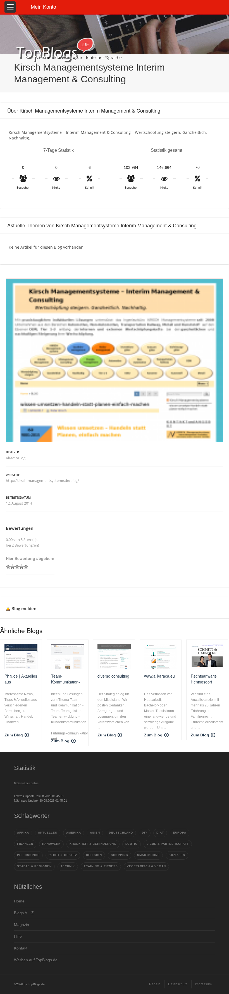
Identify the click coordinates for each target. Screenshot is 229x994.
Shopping (119, 855)
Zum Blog (13, 735)
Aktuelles (47, 832)
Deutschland (121, 832)
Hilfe (18, 936)
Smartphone (148, 855)
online (26, 783)
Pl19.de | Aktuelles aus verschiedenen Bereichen (20, 678)
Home (19, 901)
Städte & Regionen (34, 866)
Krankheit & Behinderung (93, 843)
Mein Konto (43, 7)
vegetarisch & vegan (146, 866)
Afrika (23, 832)
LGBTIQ (131, 843)
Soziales (177, 855)
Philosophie (28, 855)
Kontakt (20, 948)
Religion (94, 855)
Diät (160, 832)
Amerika (73, 832)
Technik (68, 866)
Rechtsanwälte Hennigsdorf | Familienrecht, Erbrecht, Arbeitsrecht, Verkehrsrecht (204, 678)
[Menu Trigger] (10, 7)
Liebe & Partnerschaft (168, 843)
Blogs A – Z (24, 913)
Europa (179, 832)
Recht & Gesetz (63, 855)
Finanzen (25, 843)
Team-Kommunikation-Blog (65, 678)
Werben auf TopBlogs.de (36, 960)
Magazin (21, 924)
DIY (144, 832)
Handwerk (51, 843)
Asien (95, 832)
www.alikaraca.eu (159, 676)
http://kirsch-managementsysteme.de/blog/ (42, 480)
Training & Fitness (101, 866)
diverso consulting (113, 676)
